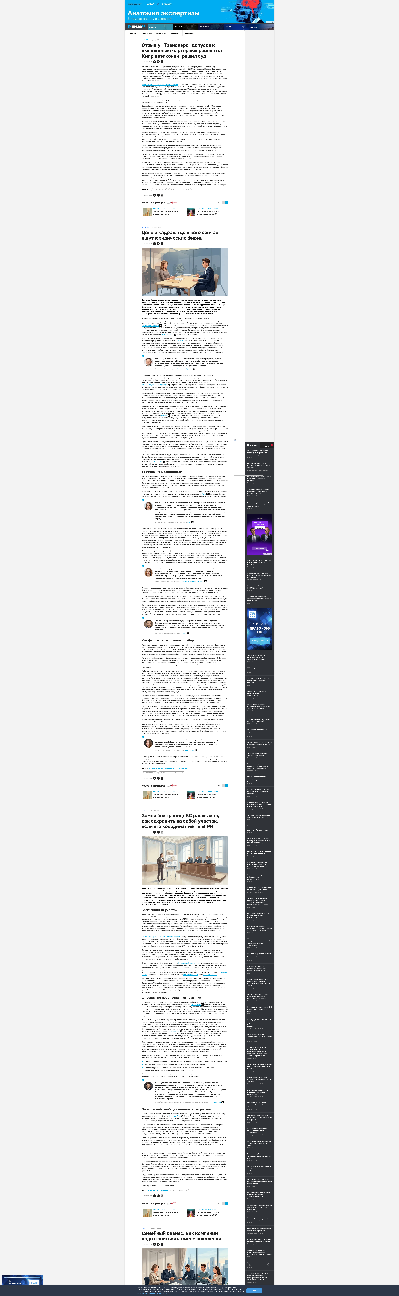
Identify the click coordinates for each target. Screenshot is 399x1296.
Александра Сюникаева (158, 1190)
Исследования (191, 33)
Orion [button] (203, 494)
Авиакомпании (160, 189)
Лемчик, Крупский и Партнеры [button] (154, 385)
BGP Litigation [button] (167, 335)
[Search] (242, 33)
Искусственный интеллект (172, 773)
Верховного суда (190, 974)
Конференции (146, 33)
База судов (175, 33)
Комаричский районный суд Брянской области (161, 937)
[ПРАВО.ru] (136, 26)
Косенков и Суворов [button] (150, 325)
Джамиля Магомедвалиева (160, 768)
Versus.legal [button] (196, 1004)
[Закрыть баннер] (41, 1276)
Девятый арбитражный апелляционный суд (160, 84)
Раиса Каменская (180, 768)
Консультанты (150, 773)
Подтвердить (254, 1290)
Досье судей (161, 33)
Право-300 (132, 33)
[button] (154, 61)
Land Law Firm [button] (175, 1116)
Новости (145, 40)
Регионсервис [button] (173, 1031)
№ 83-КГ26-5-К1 (210, 974)
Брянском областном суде (189, 963)
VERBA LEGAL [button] (156, 462)
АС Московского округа (181, 189)
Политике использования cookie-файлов (152, 1293)
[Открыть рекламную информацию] (270, 554)
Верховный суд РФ (180, 1190)
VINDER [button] (164, 415)
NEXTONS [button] (180, 341)
